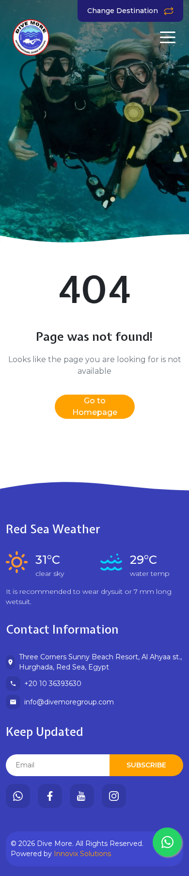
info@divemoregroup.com (69, 702)
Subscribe (146, 765)
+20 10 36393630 (52, 683)
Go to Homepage (94, 406)
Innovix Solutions (82, 853)
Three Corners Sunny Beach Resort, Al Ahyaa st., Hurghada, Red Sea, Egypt (100, 662)
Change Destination (123, 10)
